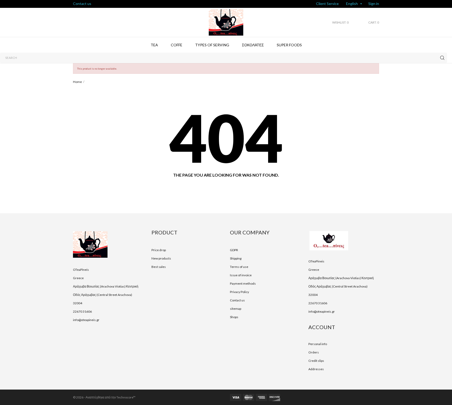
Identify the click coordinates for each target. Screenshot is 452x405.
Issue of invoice (241, 275)
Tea (154, 45)
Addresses (316, 369)
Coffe (176, 45)
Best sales (158, 267)
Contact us (82, 3)
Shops (234, 317)
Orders (313, 352)
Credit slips (316, 361)
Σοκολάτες (253, 45)
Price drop (158, 250)
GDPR (234, 250)
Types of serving (212, 45)
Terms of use (239, 267)
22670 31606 (82, 311)
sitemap (235, 309)
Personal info (317, 344)
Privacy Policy (239, 292)
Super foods (289, 45)
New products (161, 258)
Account (321, 327)
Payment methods (243, 283)
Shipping (235, 258)
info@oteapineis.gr (86, 320)
